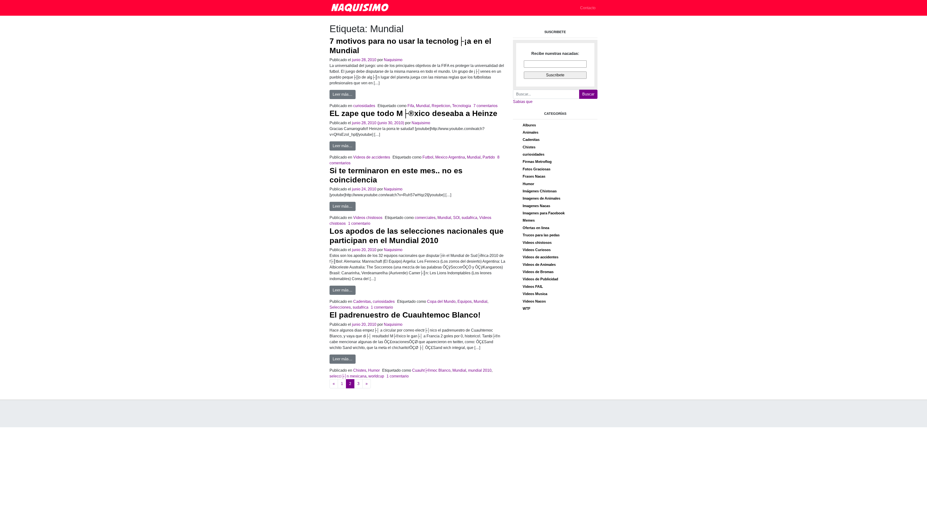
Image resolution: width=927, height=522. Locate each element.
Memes (529, 220)
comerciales (425, 218)
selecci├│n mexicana (348, 376)
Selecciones (340, 307)
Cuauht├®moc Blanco (431, 370)
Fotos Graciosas (536, 169)
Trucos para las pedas (541, 235)
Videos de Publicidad (540, 279)
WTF (526, 308)
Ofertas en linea (536, 228)
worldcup (376, 376)
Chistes (359, 370)
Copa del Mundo (441, 301)
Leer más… (344, 94)
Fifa (410, 106)
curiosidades (364, 106)
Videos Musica (535, 294)
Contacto (588, 8)
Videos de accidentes (371, 157)
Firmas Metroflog (537, 162)
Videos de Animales (539, 264)
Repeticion (441, 106)
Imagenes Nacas (536, 206)
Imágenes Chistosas (540, 191)
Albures (529, 125)
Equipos (464, 301)
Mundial (423, 106)
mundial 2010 (480, 370)
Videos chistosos (367, 218)
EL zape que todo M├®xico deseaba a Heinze (413, 113)
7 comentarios (485, 106)
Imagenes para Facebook (544, 213)
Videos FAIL (533, 286)
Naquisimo (393, 60)
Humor (374, 370)
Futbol (427, 157)
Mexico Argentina (450, 157)
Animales (530, 132)
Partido (489, 157)
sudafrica (469, 218)
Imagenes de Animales (541, 198)
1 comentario (359, 223)
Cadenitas (362, 301)
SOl (456, 218)
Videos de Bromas (538, 272)
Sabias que (523, 102)
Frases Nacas (534, 176)
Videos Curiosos (537, 250)
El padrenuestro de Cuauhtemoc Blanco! (405, 315)
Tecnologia (461, 106)
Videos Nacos (534, 301)
